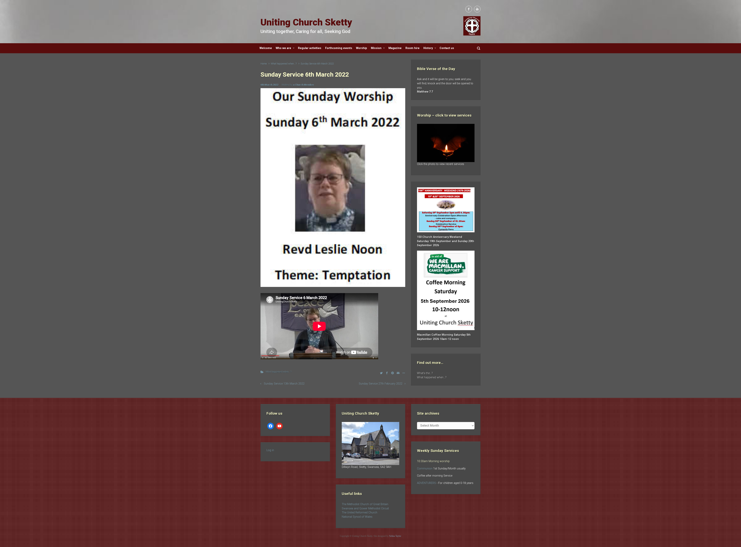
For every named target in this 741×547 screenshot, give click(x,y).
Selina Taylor (395, 536)
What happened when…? (432, 377)
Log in (270, 450)
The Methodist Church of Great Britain (365, 504)
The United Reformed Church (359, 512)
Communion (424, 468)
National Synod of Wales (357, 516)
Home (264, 63)
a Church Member (303, 84)
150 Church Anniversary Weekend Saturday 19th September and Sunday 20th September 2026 (445, 241)
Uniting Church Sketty (306, 22)
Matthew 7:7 (425, 91)
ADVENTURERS (427, 483)
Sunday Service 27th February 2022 (380, 383)
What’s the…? (425, 373)
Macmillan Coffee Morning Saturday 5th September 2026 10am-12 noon (444, 337)
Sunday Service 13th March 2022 (284, 383)
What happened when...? (284, 63)
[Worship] (446, 143)
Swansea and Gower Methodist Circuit (365, 508)
